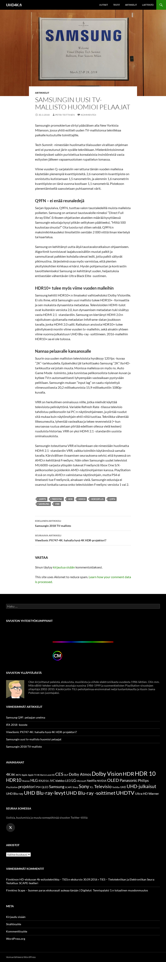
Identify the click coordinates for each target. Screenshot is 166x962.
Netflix (92, 780)
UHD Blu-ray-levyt (44, 793)
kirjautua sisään (64, 567)
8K (13, 774)
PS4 (38, 787)
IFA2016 (43, 780)
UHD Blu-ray (14, 793)
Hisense (26, 781)
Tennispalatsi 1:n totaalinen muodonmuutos (120, 890)
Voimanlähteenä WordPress (21, 957)
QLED (44, 787)
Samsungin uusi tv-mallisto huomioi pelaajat (33, 739)
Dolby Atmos (80, 774)
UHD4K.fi (14, 5)
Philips (143, 780)
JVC (52, 780)
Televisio (103, 786)
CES (59, 774)
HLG (34, 780)
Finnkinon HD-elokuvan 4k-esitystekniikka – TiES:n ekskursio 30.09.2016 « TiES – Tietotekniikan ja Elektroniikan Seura (80, 879)
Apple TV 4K (34, 775)
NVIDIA (101, 780)
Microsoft (81, 781)
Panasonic (128, 780)
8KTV (18, 775)
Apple (24, 775)
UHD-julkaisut (141, 786)
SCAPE (68, 787)
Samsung (43, 504)
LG (73, 780)
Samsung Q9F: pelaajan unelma (25, 717)
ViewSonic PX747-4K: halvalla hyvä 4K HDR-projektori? (70, 538)
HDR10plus (97, 499)
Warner (153, 793)
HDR (70, 499)
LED (68, 780)
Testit (116, 4)
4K (8, 774)
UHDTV (125, 792)
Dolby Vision (107, 773)
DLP (66, 775)
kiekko (60, 780)
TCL (92, 787)
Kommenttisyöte (16, 931)
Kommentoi (88, 114)
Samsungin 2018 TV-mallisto (53, 523)
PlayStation (12, 787)
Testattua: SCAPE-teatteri (22, 883)
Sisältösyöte (13, 924)
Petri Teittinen (65, 114)
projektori (26, 786)
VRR (57, 504)
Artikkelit (131, 4)
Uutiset (103, 4)
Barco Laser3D (47, 775)
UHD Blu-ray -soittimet (90, 793)
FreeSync (57, 499)
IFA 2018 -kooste (16, 724)
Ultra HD (141, 793)
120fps (42, 499)
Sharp (75, 787)
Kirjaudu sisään (16, 917)
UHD (123, 787)
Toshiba (116, 787)
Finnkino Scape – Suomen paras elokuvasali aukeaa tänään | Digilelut (49, 890)
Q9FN (112, 499)
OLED (113, 780)
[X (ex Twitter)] (10, 827)
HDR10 (81, 499)
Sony (84, 786)
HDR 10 (145, 773)
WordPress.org (15, 938)
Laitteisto (148, 4)
